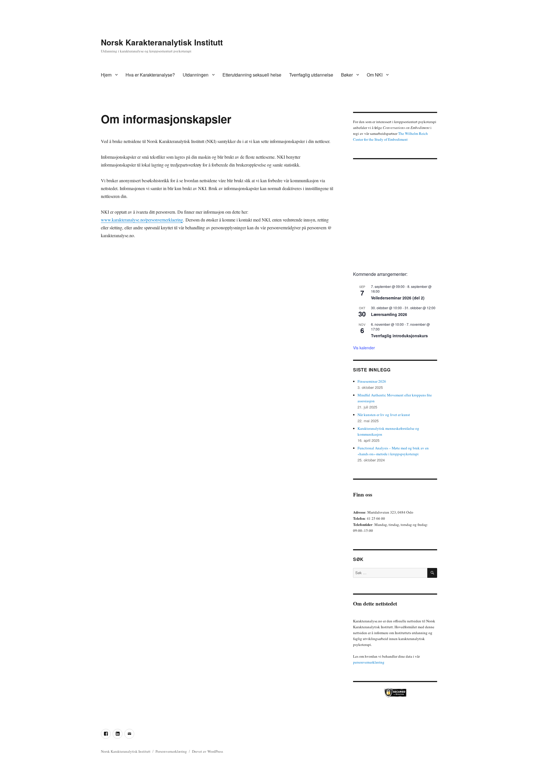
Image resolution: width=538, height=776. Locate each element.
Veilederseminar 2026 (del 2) (398, 298)
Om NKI (374, 74)
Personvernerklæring (171, 751)
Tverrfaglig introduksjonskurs (399, 335)
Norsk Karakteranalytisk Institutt (162, 42)
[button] (361, 213)
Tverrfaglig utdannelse (311, 74)
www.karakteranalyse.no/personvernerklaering (142, 220)
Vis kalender (364, 347)
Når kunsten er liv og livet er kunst (384, 414)
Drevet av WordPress (207, 751)
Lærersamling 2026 (389, 314)
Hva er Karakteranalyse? (150, 74)
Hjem (106, 74)
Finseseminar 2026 (372, 381)
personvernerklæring (368, 662)
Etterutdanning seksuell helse (251, 74)
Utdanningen (195, 74)
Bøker (347, 74)
